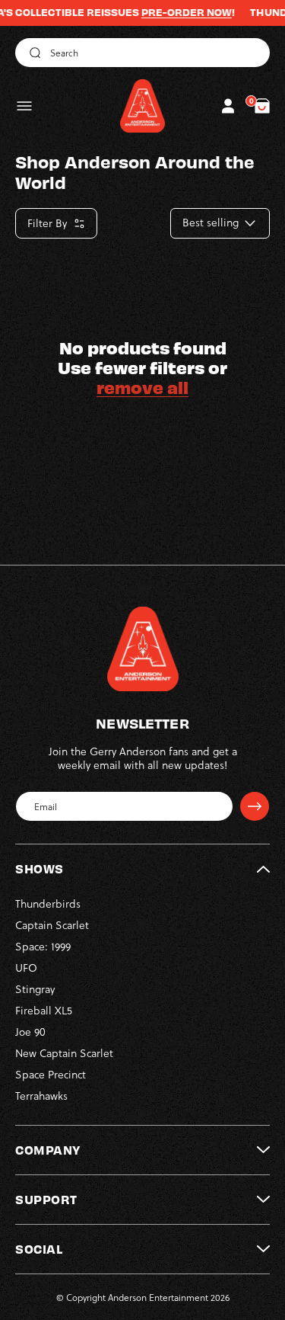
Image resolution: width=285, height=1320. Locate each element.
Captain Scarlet (52, 925)
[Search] (32, 52)
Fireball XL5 (43, 1010)
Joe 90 (30, 1032)
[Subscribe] (254, 806)
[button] (24, 106)
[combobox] (142, 52)
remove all (142, 387)
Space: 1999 (43, 946)
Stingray (35, 989)
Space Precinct (50, 1074)
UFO (26, 968)
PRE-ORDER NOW (174, 12)
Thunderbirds (48, 903)
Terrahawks (41, 1096)
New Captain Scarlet (64, 1053)
